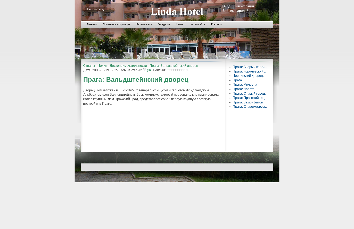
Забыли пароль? (235, 10)
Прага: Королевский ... (250, 71)
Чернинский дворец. (248, 75)
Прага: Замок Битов (248, 102)
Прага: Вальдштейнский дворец (174, 65)
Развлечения (144, 24)
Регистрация (245, 6)
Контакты (216, 24)
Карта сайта (198, 24)
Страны (89, 65)
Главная (92, 24)
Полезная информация (116, 24)
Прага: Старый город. (249, 93)
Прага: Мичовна (245, 84)
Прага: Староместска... (250, 106)
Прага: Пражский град (249, 98)
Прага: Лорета (243, 89)
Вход (226, 6)
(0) (148, 70)
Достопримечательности (128, 65)
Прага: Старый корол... (250, 67)
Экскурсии (164, 24)
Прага (237, 80)
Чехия (102, 65)
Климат (180, 24)
